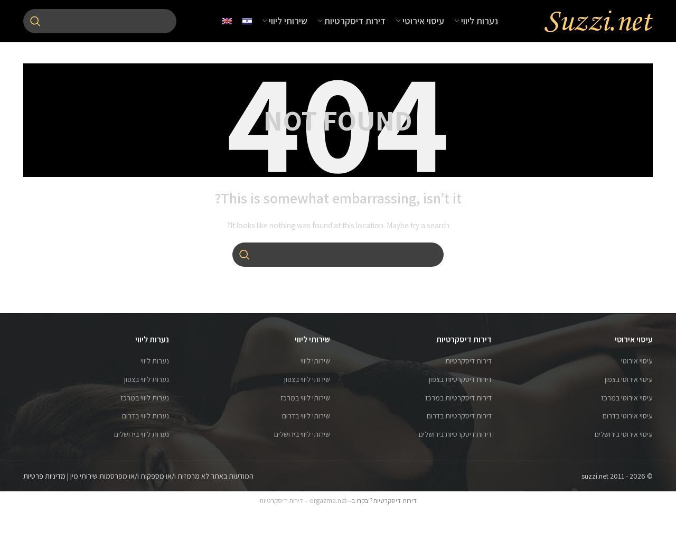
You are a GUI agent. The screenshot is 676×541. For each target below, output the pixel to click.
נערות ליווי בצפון (146, 379)
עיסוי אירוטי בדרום (628, 416)
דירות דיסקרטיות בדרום (459, 416)
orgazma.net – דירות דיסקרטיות (302, 500)
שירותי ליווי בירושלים (302, 434)
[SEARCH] (35, 21)
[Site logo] (598, 20)
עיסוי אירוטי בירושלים (624, 434)
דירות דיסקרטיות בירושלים (455, 434)
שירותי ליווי (315, 361)
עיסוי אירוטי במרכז (627, 398)
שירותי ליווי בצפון (307, 379)
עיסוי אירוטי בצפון (629, 379)
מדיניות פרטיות (44, 476)
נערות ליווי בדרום (145, 416)
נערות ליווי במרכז (144, 398)
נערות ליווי (154, 361)
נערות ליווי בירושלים (141, 434)
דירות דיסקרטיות (468, 361)
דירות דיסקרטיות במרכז (458, 398)
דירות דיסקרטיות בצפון (460, 379)
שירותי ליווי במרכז (305, 398)
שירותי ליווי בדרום (306, 416)
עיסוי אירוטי (637, 361)
